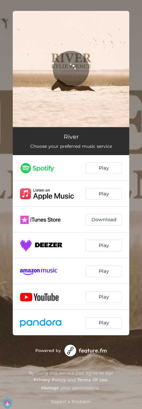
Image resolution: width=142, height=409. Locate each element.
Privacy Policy (49, 379)
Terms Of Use (92, 379)
